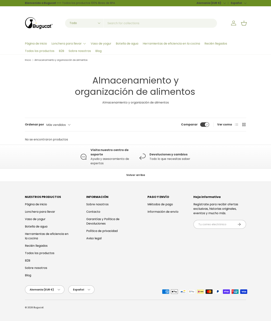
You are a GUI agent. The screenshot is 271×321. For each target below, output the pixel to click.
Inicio (28, 60)
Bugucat (39, 307)
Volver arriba (135, 175)
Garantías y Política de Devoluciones (102, 221)
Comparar (189, 124)
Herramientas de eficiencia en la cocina (171, 43)
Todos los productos (39, 51)
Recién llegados (215, 43)
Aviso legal (94, 238)
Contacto (93, 212)
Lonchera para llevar (66, 43)
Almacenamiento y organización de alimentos (61, 60)
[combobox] (141, 23)
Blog (98, 51)
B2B (61, 51)
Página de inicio (36, 43)
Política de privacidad (102, 231)
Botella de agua (127, 43)
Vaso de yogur (101, 43)
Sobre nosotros (80, 51)
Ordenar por (34, 124)
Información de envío (162, 212)
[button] (244, 23)
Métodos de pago (160, 204)
